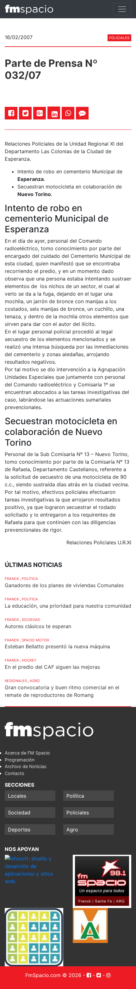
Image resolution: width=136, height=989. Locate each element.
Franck (12, 578)
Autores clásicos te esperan (38, 626)
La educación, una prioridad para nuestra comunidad (68, 606)
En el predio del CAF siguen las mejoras (52, 667)
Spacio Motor (35, 640)
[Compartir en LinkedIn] (54, 114)
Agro (35, 681)
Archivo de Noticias (25, 766)
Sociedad (31, 619)
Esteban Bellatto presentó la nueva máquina (57, 646)
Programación (19, 759)
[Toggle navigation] (122, 9)
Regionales (16, 681)
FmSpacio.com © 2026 (53, 975)
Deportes (19, 829)
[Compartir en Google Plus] (40, 113)
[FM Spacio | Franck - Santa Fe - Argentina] (29, 9)
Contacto (14, 773)
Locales (17, 796)
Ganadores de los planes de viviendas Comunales (64, 585)
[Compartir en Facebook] (11, 113)
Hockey (29, 660)
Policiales (119, 38)
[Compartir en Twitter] (25, 113)
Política (30, 578)
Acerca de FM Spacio (27, 752)
